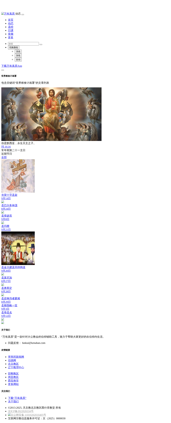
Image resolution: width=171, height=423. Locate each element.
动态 (10, 23)
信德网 (12, 360)
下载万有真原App (11, 65)
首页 (10, 19)
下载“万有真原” (17, 398)
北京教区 (13, 363)
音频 (10, 33)
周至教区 (13, 377)
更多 (10, 37)
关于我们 (13, 401)
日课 (10, 30)
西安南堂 (13, 380)
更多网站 (13, 384)
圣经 (10, 26)
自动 (18, 59)
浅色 (18, 51)
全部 (4, 157)
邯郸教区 (13, 373)
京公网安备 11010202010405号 (28, 414)
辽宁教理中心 (16, 367)
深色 (18, 55)
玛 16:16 (6, 146)
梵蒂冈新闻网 (16, 356)
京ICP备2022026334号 (21, 411)
